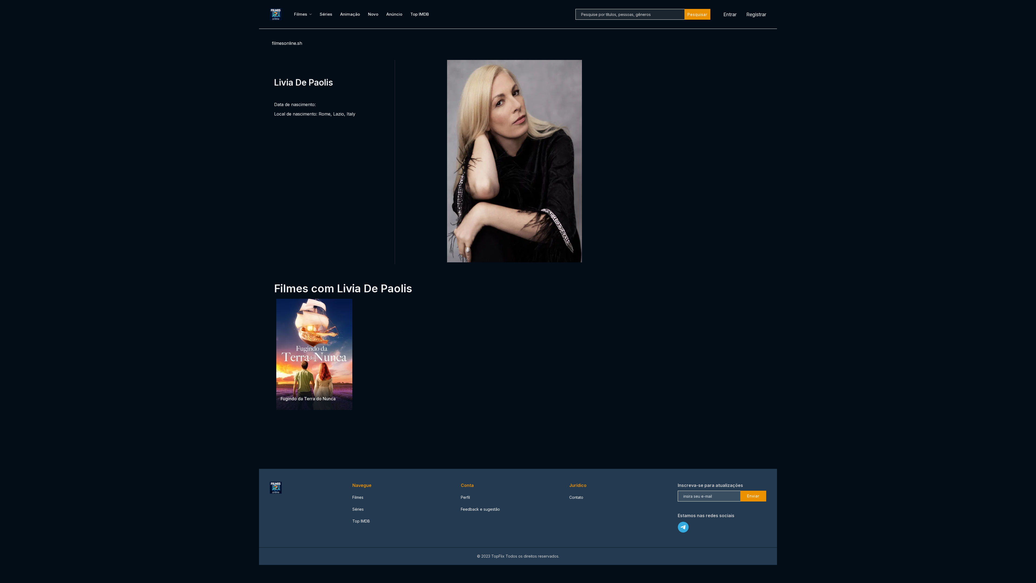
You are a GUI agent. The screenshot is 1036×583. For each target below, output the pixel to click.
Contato (576, 497)
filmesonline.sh (287, 43)
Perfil (465, 497)
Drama (287, 388)
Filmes (300, 14)
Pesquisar (697, 14)
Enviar (753, 496)
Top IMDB (419, 14)
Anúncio (394, 14)
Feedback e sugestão (480, 509)
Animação (350, 14)
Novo (373, 14)
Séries (326, 14)
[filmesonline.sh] (276, 14)
